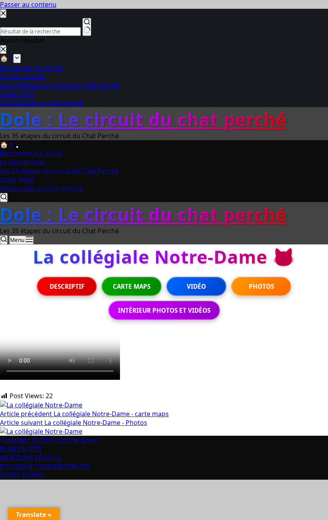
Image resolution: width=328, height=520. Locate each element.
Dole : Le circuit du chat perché (143, 119)
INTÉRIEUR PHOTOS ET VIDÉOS (164, 310)
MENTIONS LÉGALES (30, 457)
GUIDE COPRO (22, 475)
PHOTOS (261, 286)
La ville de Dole (22, 162)
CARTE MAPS (131, 286)
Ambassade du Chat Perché (41, 188)
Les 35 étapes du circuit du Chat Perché (59, 171)
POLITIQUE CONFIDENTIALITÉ (45, 466)
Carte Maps (17, 179)
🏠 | (6, 144)
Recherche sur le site (31, 153)
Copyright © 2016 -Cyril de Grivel (49, 440)
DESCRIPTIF (67, 286)
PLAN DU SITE (21, 449)
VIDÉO (196, 286)
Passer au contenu (28, 4)
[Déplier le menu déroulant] (17, 147)
